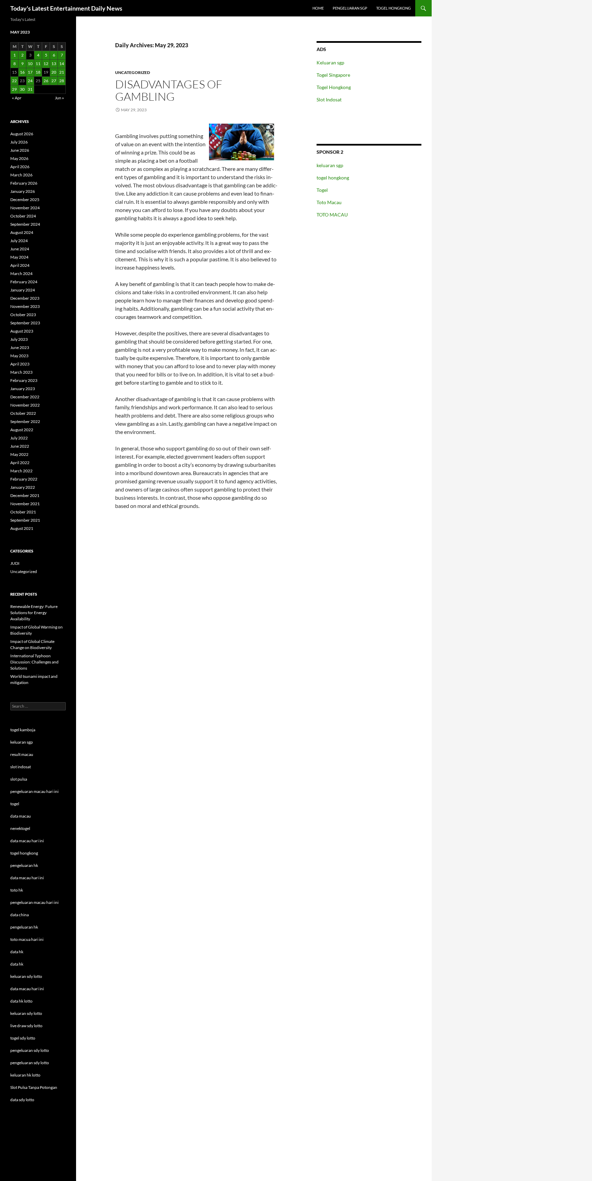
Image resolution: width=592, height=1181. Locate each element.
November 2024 (25, 207)
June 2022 (19, 446)
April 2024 (19, 265)
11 (38, 63)
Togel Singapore (333, 75)
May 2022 (19, 454)
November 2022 (25, 405)
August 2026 (21, 133)
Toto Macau (329, 202)
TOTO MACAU (332, 214)
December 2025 (24, 199)
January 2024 (22, 290)
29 (14, 89)
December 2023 (24, 298)
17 (30, 72)
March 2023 (21, 372)
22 (14, 80)
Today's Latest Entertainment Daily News (66, 8)
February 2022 (23, 479)
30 (22, 89)
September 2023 (25, 322)
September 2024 (25, 224)
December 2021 (24, 495)
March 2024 (21, 273)
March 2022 (21, 470)
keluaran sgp (330, 165)
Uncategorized (132, 72)
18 (38, 72)
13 (53, 63)
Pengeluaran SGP (350, 8)
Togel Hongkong (334, 87)
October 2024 (23, 216)
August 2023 (21, 331)
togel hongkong (333, 178)
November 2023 (25, 306)
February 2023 (23, 380)
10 (30, 63)
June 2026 (19, 150)
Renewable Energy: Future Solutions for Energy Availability (34, 612)
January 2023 (22, 388)
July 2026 (19, 142)
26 (46, 80)
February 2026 (23, 183)
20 (53, 72)
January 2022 (22, 487)
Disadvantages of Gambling (168, 90)
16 (22, 72)
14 (61, 63)
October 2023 (23, 314)
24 (30, 80)
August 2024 (21, 232)
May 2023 (19, 355)
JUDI (15, 563)
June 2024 (19, 248)
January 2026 (22, 191)
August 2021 (21, 528)
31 (30, 89)
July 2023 (19, 339)
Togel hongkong (393, 8)
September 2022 (25, 421)
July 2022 (19, 437)
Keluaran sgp (330, 62)
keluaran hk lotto (25, 1075)
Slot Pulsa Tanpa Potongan (33, 1087)
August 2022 (21, 429)
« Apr (17, 97)
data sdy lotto (22, 1099)
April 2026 (19, 166)
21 (61, 72)
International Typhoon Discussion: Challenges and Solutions (34, 662)
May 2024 (19, 257)
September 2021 (25, 520)
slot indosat (20, 766)
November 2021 (25, 503)
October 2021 (23, 511)
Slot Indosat (329, 99)
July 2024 (19, 240)
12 (46, 63)
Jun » (59, 97)
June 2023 (19, 347)
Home (318, 8)
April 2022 (19, 462)
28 (61, 80)
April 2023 (19, 363)
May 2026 (19, 158)
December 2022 (24, 396)
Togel (322, 190)
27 (53, 80)
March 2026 (21, 174)
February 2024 (23, 281)
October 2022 (23, 413)
